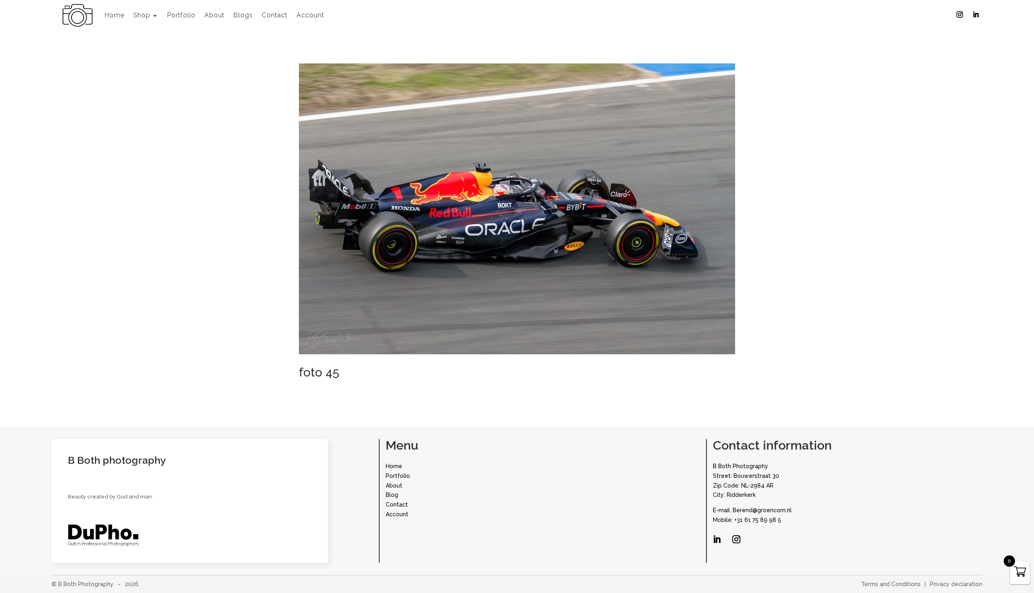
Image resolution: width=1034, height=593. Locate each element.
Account (310, 15)
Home (114, 15)
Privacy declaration (956, 584)
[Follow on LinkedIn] (975, 14)
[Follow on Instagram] (959, 14)
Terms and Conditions (891, 584)
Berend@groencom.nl (762, 510)
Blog (392, 495)
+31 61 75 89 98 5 (757, 520)
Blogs (243, 15)
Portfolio (181, 15)
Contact (275, 15)
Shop (141, 15)
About (214, 15)
